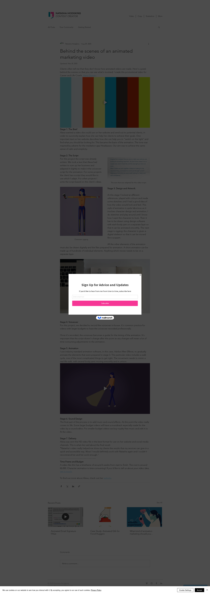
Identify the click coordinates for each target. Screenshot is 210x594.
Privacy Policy (96, 590)
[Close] (207, 590)
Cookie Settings (185, 590)
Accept (199, 590)
